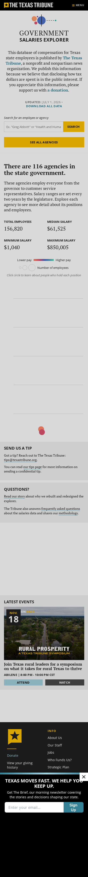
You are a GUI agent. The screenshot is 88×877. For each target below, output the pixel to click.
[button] (44, 438)
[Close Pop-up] (84, 777)
